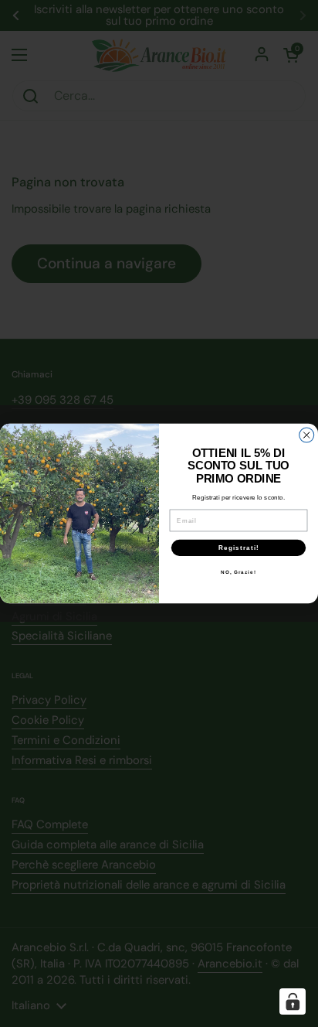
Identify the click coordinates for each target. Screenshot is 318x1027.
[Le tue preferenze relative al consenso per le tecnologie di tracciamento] (292, 1001)
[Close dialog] (306, 435)
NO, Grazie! (238, 572)
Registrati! (238, 547)
